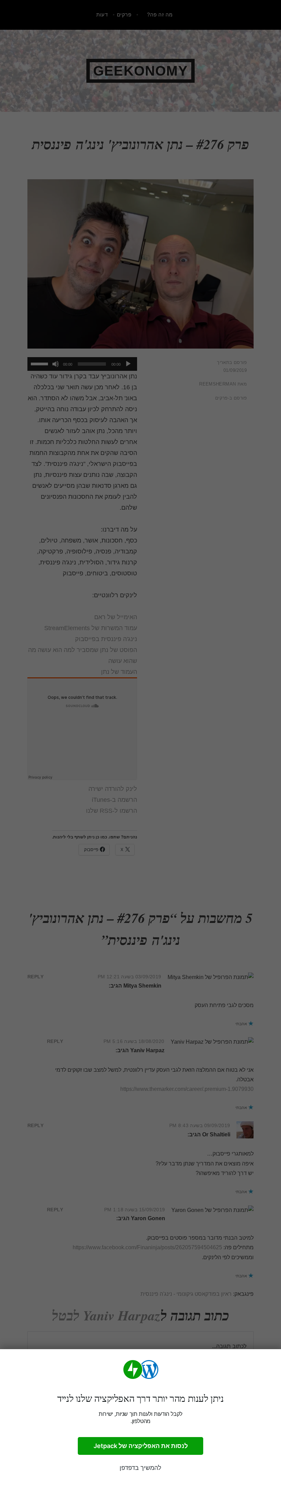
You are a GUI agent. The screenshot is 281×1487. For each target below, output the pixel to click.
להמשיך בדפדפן (140, 1467)
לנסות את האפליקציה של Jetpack (141, 1445)
